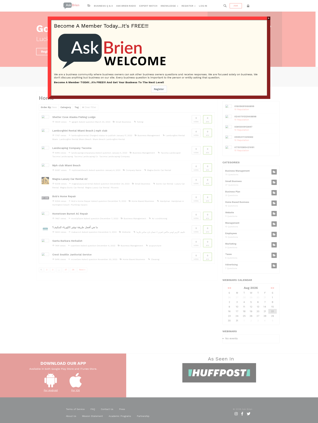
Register (159, 89)
